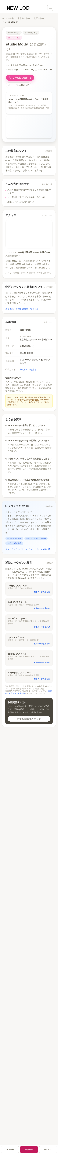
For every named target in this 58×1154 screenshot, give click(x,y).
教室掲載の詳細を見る (27, 719)
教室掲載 (10, 1149)
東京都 (11, 18)
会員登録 (29, 1149)
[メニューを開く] (50, 8)
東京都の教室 (24, 18)
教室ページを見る (41, 592)
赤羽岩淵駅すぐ (31, 32)
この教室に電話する (21, 77)
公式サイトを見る (16, 85)
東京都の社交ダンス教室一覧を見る (22, 309)
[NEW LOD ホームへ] (18, 8)
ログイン (47, 1149)
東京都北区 (15, 32)
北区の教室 (39, 18)
